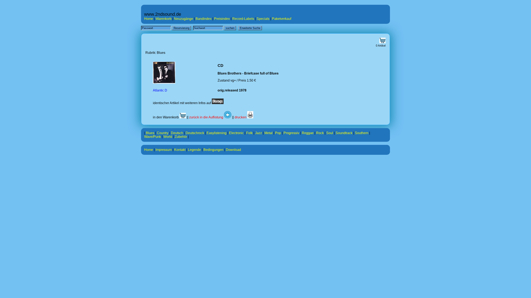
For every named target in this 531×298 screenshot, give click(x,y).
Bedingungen (213, 149)
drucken (241, 117)
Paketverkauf (281, 18)
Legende (194, 149)
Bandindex (204, 18)
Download (233, 149)
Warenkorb (164, 18)
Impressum (164, 149)
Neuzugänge (183, 18)
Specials (263, 18)
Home (148, 18)
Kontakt (179, 149)
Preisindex (222, 18)
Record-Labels (243, 18)
